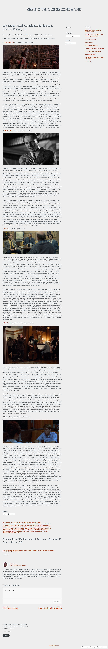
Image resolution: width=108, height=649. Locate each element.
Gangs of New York (28, 527)
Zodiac (18, 532)
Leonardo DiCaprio (32, 528)
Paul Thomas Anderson (38, 529)
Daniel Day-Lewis (27, 525)
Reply (18, 551)
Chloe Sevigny (10, 525)
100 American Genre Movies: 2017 (29, 522)
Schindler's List (39, 531)
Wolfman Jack (12, 532)
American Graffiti (9, 524)
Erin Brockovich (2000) (90, 54)
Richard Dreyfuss (12, 531)
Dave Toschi (36, 525)
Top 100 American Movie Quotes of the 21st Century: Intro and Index (94, 35)
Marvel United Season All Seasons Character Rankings (93, 31)
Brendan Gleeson (36, 524)
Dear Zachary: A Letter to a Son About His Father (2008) (95, 58)
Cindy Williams (19, 525)
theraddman (13, 564)
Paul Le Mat (28, 529)
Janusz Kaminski (11, 528)
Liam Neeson (41, 528)
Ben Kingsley (28, 524)
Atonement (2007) (89, 42)
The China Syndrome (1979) (91, 45)
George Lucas (44, 527)
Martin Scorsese (19, 529)
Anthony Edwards (19, 524)
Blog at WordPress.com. (54, 645)
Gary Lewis (37, 527)
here (27, 35)
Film (39, 522)
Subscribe (6, 635)
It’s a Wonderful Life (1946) (50, 607)
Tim (17, 522)
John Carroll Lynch (21, 528)
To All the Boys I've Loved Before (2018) (94, 48)
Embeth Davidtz (11, 527)
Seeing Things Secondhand (54, 9)
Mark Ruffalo (11, 529)
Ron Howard (30, 531)
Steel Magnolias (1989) (90, 39)
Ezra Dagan (19, 527)
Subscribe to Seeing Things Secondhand (15, 624)
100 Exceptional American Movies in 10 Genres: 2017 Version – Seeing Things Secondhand (28, 550)
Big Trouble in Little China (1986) (93, 51)
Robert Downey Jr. (22, 531)
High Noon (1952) (10, 607)
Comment (56, 601)
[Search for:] (73, 27)
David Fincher (43, 525)
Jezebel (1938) (88, 61)
